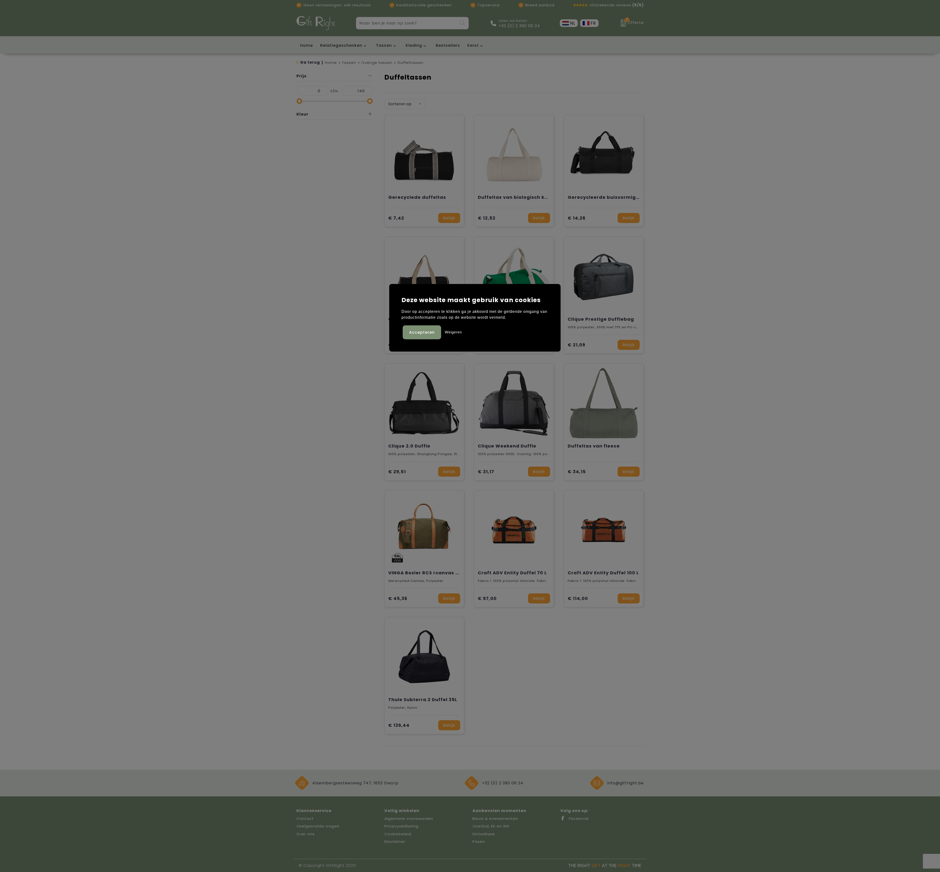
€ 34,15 (577, 471)
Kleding (414, 45)
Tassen (384, 45)
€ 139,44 (399, 725)
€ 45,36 (397, 598)
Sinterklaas (483, 834)
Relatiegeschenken (341, 45)
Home (331, 62)
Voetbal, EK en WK (490, 826)
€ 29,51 (397, 471)
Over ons (305, 834)
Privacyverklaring (401, 826)
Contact (305, 818)
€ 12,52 (486, 218)
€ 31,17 (486, 471)
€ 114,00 (578, 598)
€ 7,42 (396, 218)
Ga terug (310, 62)
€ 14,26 (577, 218)
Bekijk (449, 218)
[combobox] (407, 23)
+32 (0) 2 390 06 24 (519, 26)
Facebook (578, 818)
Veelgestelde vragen (318, 826)
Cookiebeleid (397, 834)
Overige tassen (376, 62)
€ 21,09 (576, 345)
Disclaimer (394, 841)
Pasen (478, 841)
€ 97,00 (487, 598)
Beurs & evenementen (495, 818)
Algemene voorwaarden (408, 818)
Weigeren (453, 332)
